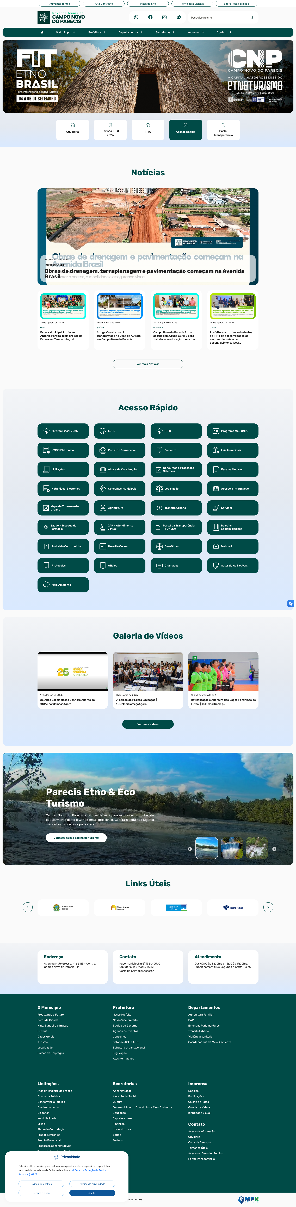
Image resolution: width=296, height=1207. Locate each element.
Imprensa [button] (194, 32)
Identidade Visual (199, 1112)
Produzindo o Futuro (51, 1014)
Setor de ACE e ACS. (126, 1042)
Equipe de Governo (125, 1025)
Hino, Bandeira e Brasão (53, 1025)
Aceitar (92, 1193)
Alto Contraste (104, 3)
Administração (122, 1090)
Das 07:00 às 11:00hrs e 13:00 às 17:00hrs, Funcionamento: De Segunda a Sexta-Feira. (223, 965)
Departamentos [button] (129, 32)
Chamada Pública (49, 1096)
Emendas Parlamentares (204, 1025)
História (42, 1031)
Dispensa (43, 1112)
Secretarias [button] (163, 32)
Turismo (43, 1042)
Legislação (120, 1053)
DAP (191, 1020)
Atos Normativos (123, 1058)
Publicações (196, 1096)
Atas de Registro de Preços (55, 1090)
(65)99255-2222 (143, 966)
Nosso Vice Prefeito (125, 1020)
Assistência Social (124, 1096)
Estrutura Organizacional (129, 1047)
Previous (189, 848)
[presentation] (28, 907)
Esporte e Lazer (123, 1118)
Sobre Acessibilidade (236, 3)
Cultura (117, 1101)
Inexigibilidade (47, 1118)
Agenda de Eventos (125, 1031)
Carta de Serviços (199, 1142)
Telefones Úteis (198, 1147)
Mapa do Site (148, 3)
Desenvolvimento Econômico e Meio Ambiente (142, 1107)
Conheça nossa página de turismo (76, 837)
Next (274, 848)
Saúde (117, 1134)
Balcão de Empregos (51, 1053)
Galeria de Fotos (198, 1101)
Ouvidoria (194, 1136)
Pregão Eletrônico (49, 1134)
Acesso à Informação (201, 1131)
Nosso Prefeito (122, 1014)
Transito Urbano (198, 1031)
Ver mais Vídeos (148, 724)
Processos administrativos (54, 1145)
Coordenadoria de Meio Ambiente (209, 1042)
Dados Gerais (46, 1036)
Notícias (193, 1090)
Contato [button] (222, 32)
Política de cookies (41, 1183)
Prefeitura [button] (95, 32)
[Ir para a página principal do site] (73, 17)
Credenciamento (48, 1107)
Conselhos (119, 1036)
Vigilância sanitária (200, 1036)
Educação (119, 1112)
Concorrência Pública (51, 1101)
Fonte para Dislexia (192, 3)
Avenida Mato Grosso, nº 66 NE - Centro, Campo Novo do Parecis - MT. (70, 965)
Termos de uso (41, 1193)
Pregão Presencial (49, 1140)
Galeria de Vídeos (199, 1107)
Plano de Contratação (51, 1129)
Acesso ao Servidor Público (205, 1153)
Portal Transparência (201, 1158)
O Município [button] (64, 32)
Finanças (119, 1123)
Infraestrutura (122, 1129)
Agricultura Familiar (201, 1014)
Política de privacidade (92, 1183)
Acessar (148, 970)
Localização (45, 1047)
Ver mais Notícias (148, 364)
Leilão (41, 1123)
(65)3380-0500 (150, 963)
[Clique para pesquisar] (251, 17)
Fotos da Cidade (48, 1020)
